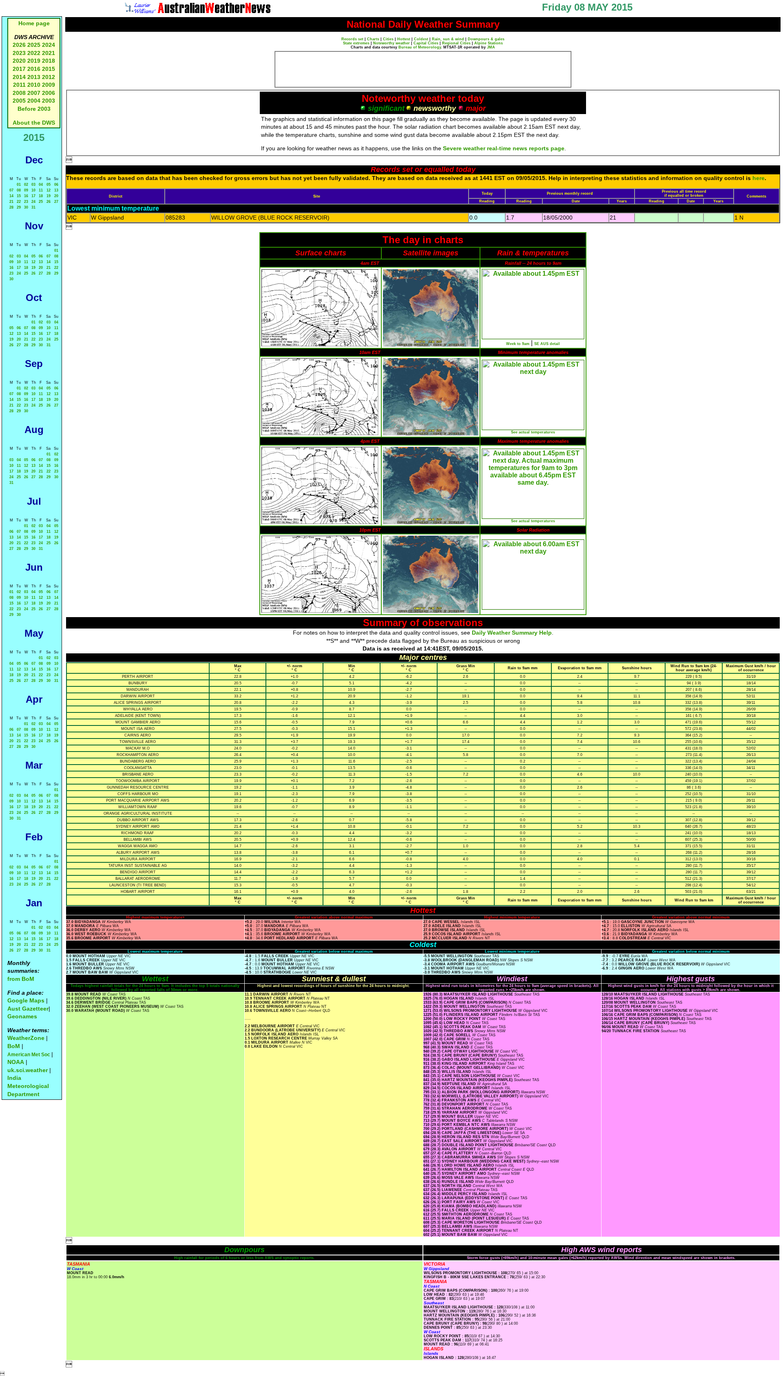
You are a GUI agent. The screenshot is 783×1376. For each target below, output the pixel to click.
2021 (48, 53)
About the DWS (34, 122)
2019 (33, 60)
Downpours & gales (486, 39)
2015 (48, 69)
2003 (48, 100)
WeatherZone (25, 1038)
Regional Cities (456, 43)
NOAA (15, 1062)
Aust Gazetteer (28, 1008)
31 (33, 207)
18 (41, 196)
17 (33, 196)
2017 (19, 69)
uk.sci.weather (27, 1070)
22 (19, 202)
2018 (48, 60)
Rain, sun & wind (448, 39)
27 (56, 202)
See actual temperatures (533, 432)
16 (26, 196)
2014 (19, 77)
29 (19, 207)
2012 (48, 77)
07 (11, 190)
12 (48, 190)
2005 (19, 100)
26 (48, 202)
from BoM (20, 979)
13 (56, 190)
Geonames (22, 1016)
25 (41, 202)
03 (33, 184)
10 (33, 190)
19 (48, 196)
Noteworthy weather (391, 43)
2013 (33, 77)
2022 (33, 53)
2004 (34, 100)
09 (26, 190)
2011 (19, 84)
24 (33, 202)
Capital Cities (426, 43)
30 (26, 207)
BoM (13, 1046)
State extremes (356, 43)
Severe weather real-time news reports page (503, 148)
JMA (491, 47)
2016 (33, 69)
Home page (34, 23)
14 (11, 196)
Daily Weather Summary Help (512, 632)
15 (19, 196)
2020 (19, 60)
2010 (33, 84)
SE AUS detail (547, 344)
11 (41, 190)
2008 (19, 93)
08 (19, 190)
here (758, 178)
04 (41, 184)
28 (11, 207)
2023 (19, 53)
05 (48, 184)
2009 (48, 84)
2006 (48, 93)
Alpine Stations (488, 43)
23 (26, 202)
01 (19, 184)
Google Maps (25, 1000)
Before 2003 (34, 109)
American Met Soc (29, 1054)
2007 (33, 93)
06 (56, 184)
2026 (19, 45)
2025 (33, 45)
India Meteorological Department (28, 1086)
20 (56, 196)
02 (26, 184)
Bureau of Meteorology (419, 47)
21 (11, 202)
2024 (48, 45)
